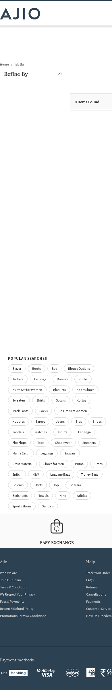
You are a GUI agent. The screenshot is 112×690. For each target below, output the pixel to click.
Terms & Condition (13, 587)
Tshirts (62, 432)
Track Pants (20, 411)
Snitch (17, 474)
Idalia (19, 64)
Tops (40, 442)
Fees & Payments (12, 601)
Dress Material (22, 464)
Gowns (61, 400)
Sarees (40, 421)
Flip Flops (19, 442)
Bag (54, 368)
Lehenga (84, 432)
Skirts (38, 485)
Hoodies (18, 421)
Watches (41, 432)
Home (4, 64)
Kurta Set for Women (27, 389)
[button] (34, 74)
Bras (79, 421)
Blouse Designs (79, 368)
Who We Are (8, 573)
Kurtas (81, 400)
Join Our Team (10, 580)
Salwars (70, 453)
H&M (35, 474)
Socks (43, 411)
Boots (36, 368)
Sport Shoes (85, 389)
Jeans (60, 421)
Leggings (46, 453)
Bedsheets (20, 495)
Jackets (17, 379)
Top (56, 485)
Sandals (18, 432)
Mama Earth (21, 453)
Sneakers (89, 442)
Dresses (62, 379)
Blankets (59, 389)
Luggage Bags (60, 474)
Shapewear (63, 442)
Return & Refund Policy (17, 608)
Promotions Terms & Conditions (23, 616)
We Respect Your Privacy (17, 594)
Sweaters (19, 400)
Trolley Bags (89, 474)
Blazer (16, 368)
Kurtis (83, 379)
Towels (43, 495)
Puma (79, 464)
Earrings (40, 379)
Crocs (98, 464)
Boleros (18, 485)
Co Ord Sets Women (73, 411)
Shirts (40, 400)
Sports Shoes (21, 506)
